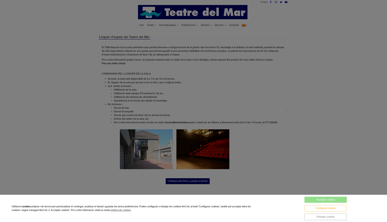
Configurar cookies (325, 208)
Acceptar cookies (325, 199)
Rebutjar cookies (326, 216)
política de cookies (121, 210)
